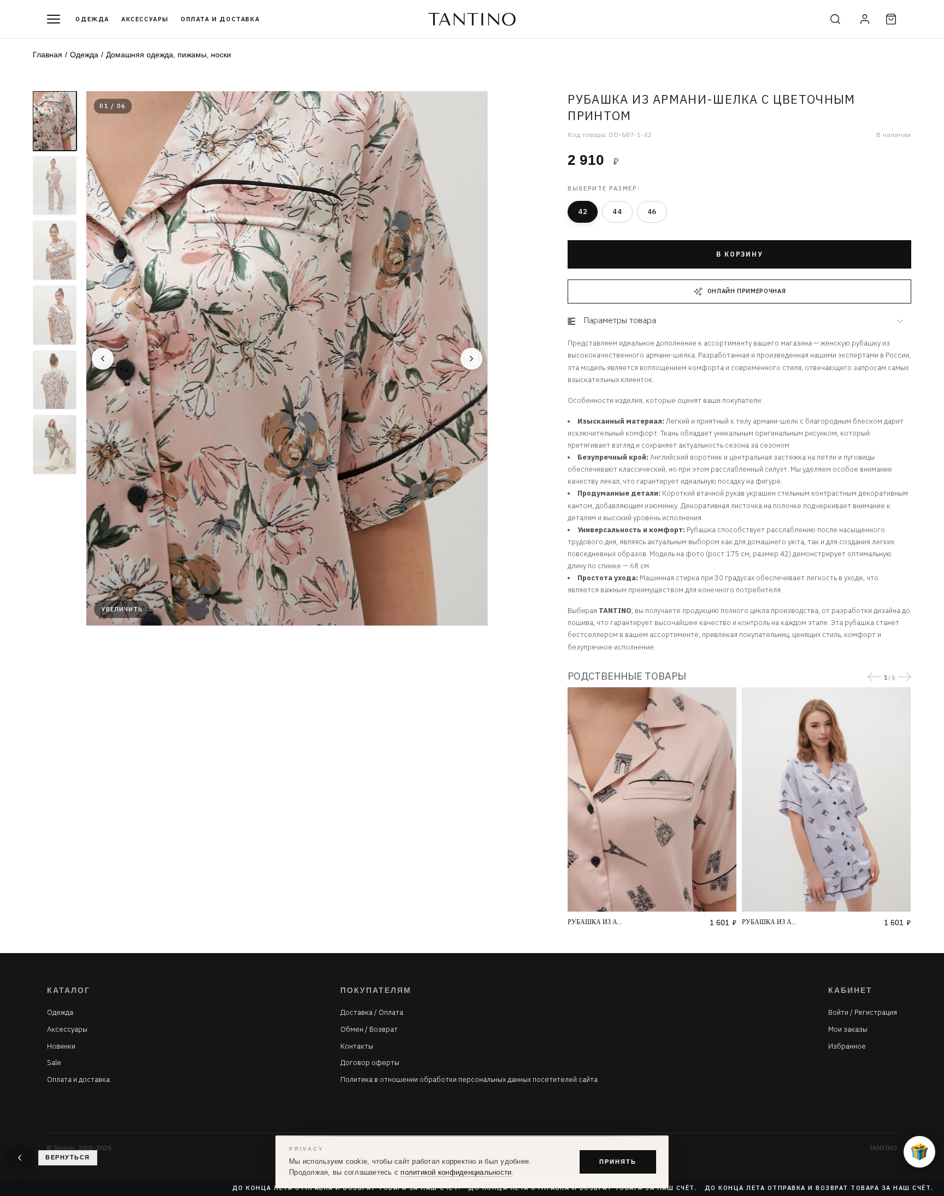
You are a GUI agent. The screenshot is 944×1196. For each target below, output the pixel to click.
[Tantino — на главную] (472, 19)
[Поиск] (835, 19)
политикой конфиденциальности (455, 1172)
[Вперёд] (471, 359)
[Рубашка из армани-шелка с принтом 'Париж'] (652, 799)
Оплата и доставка (220, 19)
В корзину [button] (739, 254)
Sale (54, 1062)
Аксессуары (145, 19)
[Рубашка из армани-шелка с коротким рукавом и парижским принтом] (826, 799)
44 (617, 211)
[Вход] (865, 19)
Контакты (356, 1046)
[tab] (739, 320)
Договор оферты (369, 1062)
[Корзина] (891, 19)
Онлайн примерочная (746, 291)
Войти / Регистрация (862, 1012)
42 (582, 211)
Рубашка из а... (595, 922)
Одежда (92, 19)
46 (652, 211)
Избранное (847, 1046)
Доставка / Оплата (371, 1012)
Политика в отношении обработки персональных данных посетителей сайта (469, 1079)
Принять (617, 1161)
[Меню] (53, 19)
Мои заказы (848, 1029)
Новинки (61, 1046)
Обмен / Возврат (369, 1029)
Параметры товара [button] (620, 320)
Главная (47, 54)
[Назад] (103, 359)
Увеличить (122, 609)
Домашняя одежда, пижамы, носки (168, 54)
